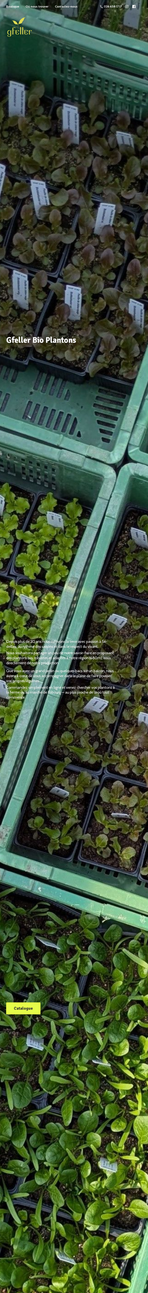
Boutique (12, 6)
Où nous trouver (37, 6)
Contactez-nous (66, 6)
